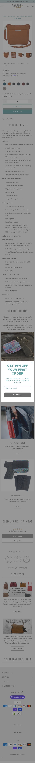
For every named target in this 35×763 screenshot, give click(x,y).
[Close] (31, 363)
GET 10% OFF (17, 395)
